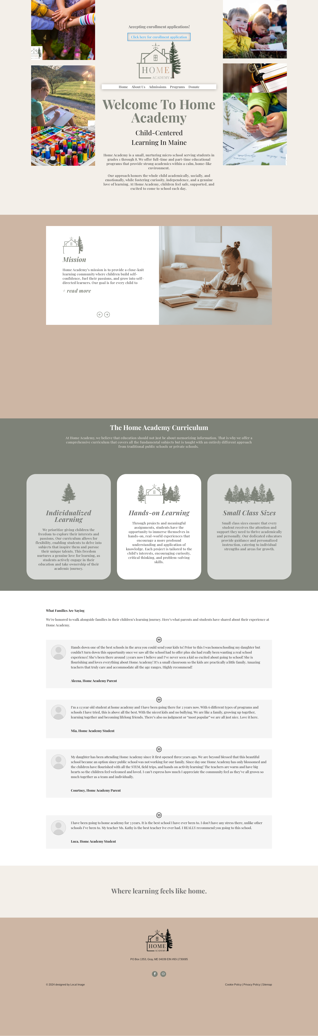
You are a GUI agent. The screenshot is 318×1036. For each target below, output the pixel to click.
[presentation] (100, 314)
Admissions (157, 87)
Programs (177, 87)
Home (123, 87)
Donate (193, 87)
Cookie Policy (233, 984)
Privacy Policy (251, 984)
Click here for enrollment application (159, 37)
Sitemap (267, 984)
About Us (138, 87)
